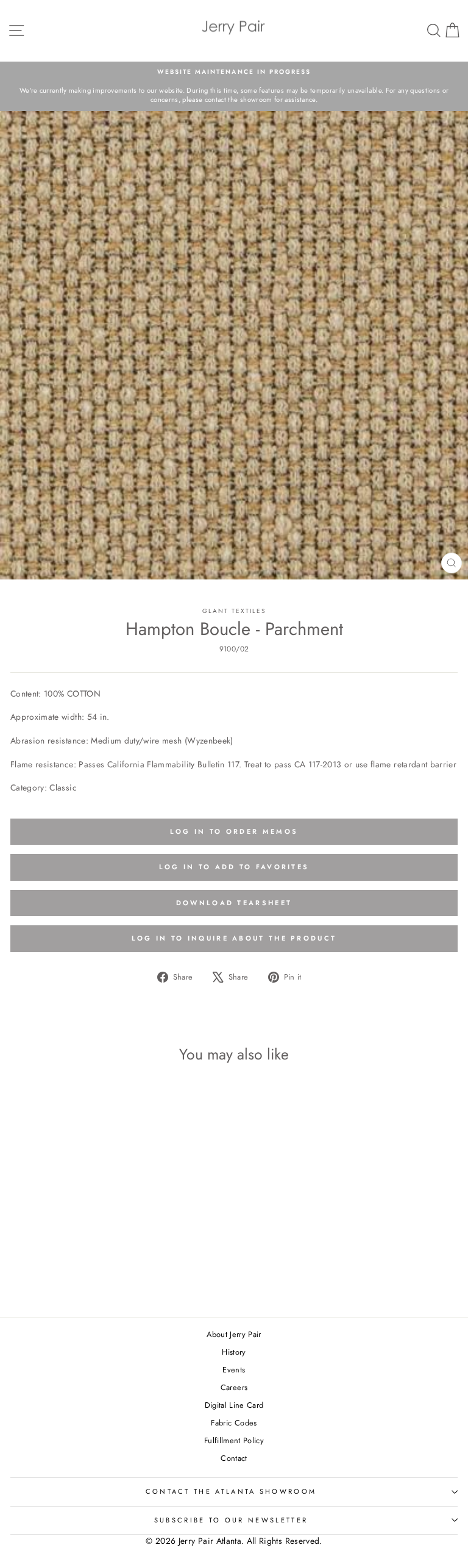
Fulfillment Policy (234, 1440)
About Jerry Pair (234, 1334)
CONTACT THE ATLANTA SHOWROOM (231, 1491)
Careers (234, 1387)
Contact (234, 1458)
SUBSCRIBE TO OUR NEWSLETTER (231, 1520)
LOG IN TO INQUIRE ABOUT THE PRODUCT (234, 938)
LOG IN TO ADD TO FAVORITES (234, 867)
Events (233, 1369)
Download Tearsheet (234, 903)
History (234, 1352)
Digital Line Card (234, 1405)
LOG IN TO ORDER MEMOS (234, 831)
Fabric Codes (234, 1423)
